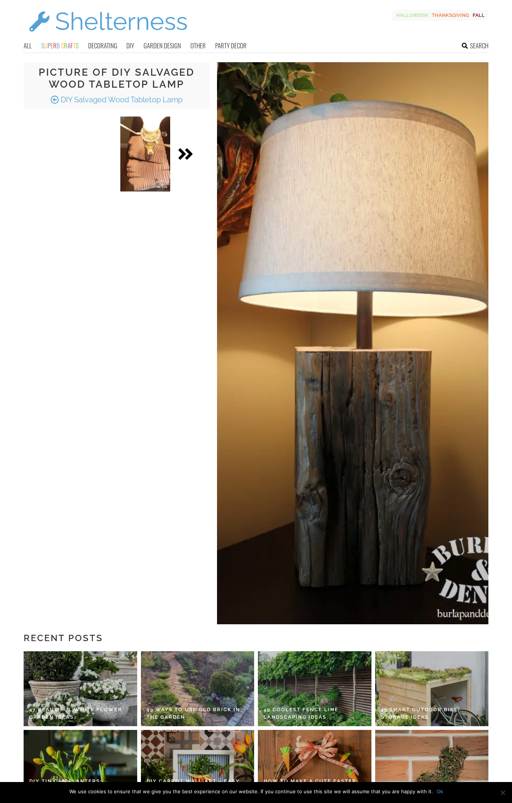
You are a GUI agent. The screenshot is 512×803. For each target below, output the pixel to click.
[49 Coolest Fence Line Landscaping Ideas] (314, 688)
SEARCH (479, 45)
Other (198, 45)
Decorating (102, 45)
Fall (479, 15)
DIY (130, 45)
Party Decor (231, 45)
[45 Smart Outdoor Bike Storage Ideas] (432, 688)
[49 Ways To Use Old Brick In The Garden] (198, 688)
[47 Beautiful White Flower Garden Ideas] (80, 688)
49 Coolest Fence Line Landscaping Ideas (300, 713)
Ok (440, 791)
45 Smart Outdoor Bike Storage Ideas (419, 713)
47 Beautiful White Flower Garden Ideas (75, 713)
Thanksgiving (450, 15)
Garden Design (162, 45)
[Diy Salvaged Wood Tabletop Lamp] (145, 154)
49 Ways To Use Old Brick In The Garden (193, 713)
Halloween (412, 15)
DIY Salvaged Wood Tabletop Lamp (121, 99)
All (28, 45)
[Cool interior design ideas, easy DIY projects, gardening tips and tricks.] (108, 36)
